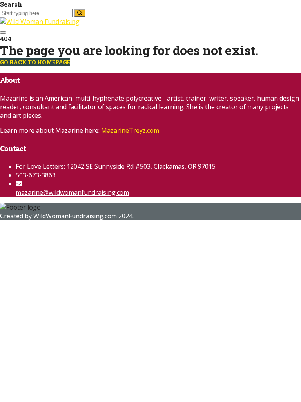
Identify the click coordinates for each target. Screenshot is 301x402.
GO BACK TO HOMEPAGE (35, 62)
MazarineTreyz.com (130, 130)
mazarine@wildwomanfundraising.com (72, 192)
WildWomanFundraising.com (75, 216)
